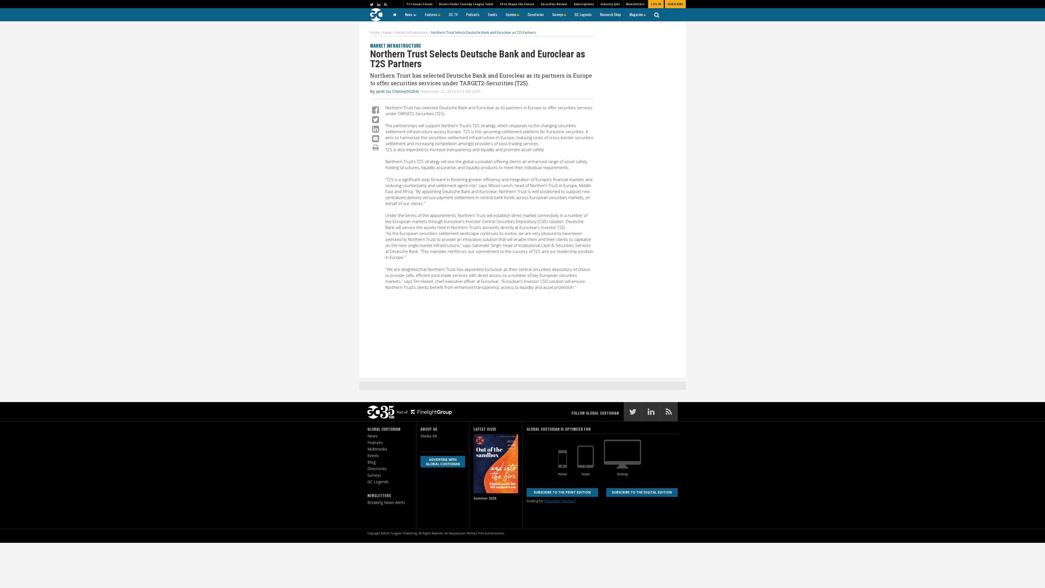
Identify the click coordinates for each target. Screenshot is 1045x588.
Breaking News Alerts (386, 502)
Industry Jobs (610, 4)
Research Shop (610, 14)
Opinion (511, 14)
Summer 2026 (485, 498)
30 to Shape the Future (517, 4)
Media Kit (428, 436)
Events (492, 14)
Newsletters (635, 4)
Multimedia (377, 449)
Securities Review (554, 4)
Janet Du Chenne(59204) (397, 91)
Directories (536, 14)
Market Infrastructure (395, 45)
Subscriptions (584, 4)
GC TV (453, 14)
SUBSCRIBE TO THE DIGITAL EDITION (642, 492)
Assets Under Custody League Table (466, 4)
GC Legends (583, 14)
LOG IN (656, 4)
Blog (371, 462)
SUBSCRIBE (675, 4)
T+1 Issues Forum (419, 4)
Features (431, 14)
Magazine (636, 14)
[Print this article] (376, 147)
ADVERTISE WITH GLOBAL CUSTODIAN (443, 461)
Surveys (558, 14)
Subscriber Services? (560, 501)
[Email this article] (375, 138)
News (409, 14)
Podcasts (473, 14)
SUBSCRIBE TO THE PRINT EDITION (562, 492)
